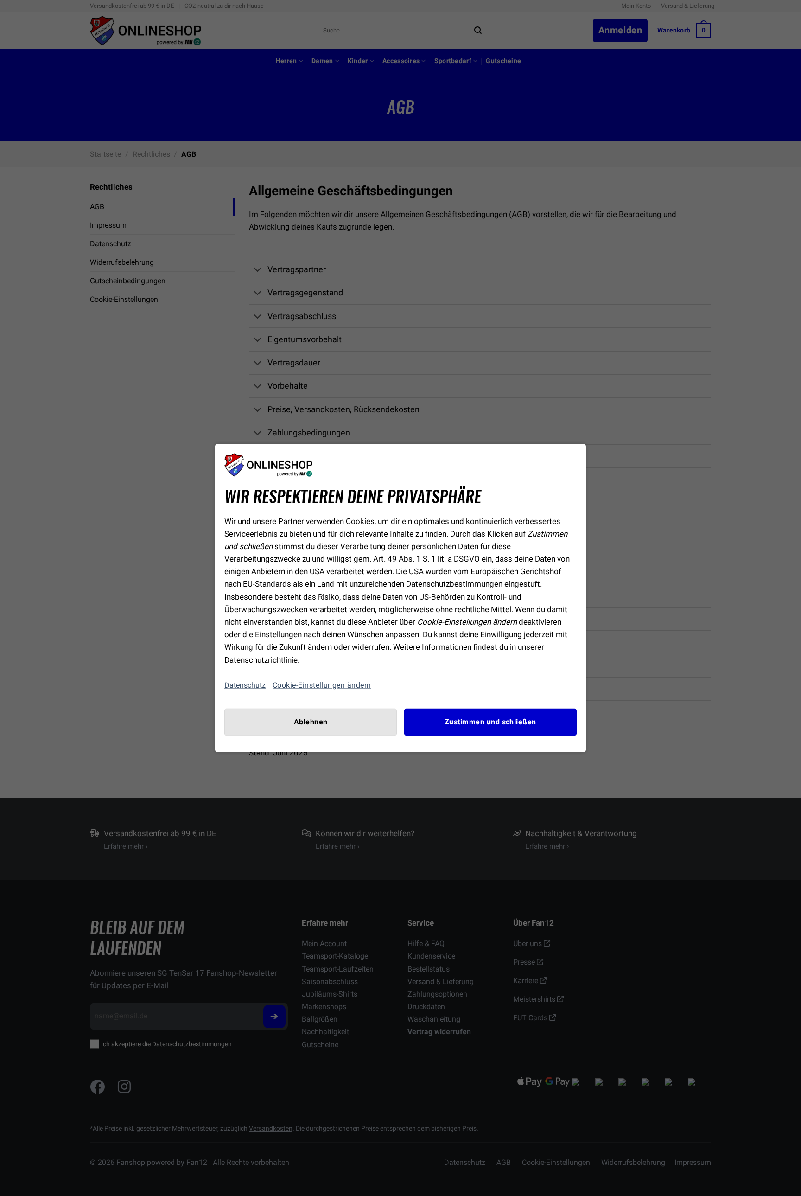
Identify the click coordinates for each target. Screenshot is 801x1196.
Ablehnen (311, 721)
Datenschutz (245, 685)
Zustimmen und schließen (490, 721)
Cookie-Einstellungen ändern (322, 685)
